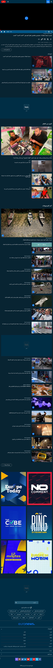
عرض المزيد (50, 654)
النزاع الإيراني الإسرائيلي (39, 611)
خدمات (50, 651)
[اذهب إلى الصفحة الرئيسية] (48, 1)
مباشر (3, 1)
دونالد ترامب (27, 614)
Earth (24, 635)
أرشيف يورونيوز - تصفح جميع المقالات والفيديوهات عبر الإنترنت (15, 646)
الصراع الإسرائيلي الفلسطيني (25, 611)
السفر (51, 641)
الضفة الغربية (31, 618)
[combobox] (26, 602)
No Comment (49, 238)
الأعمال (50, 635)
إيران (34, 614)
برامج (25, 643)
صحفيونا (50, 646)
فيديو (51, 643)
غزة (51, 156)
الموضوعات (50, 629)
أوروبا (51, 632)
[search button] (16, 602)
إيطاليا (23, 618)
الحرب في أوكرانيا (13, 611)
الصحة (24, 638)
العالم (30, 160)
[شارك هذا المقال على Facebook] (51, 39)
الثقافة (24, 641)
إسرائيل (40, 614)
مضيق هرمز (19, 614)
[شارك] (45, 39)
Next (51, 638)
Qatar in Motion (27, 384)
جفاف (12, 614)
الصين (39, 618)
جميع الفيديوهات (7, 465)
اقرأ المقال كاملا (7, 50)
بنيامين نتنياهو (15, 618)
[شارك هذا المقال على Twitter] (48, 39)
